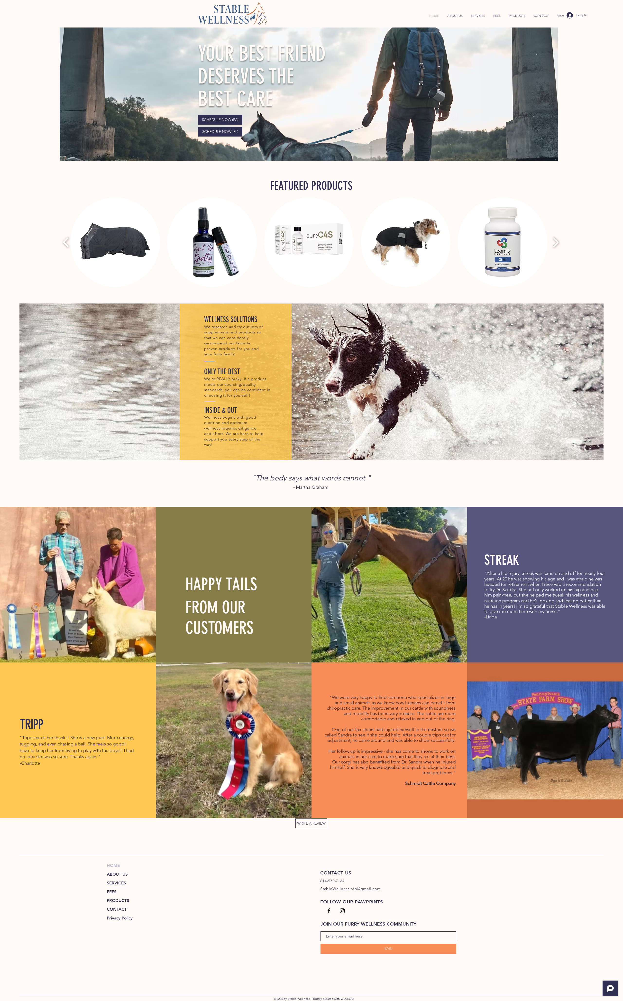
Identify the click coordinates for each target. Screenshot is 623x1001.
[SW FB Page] (329, 911)
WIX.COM (347, 999)
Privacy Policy (120, 918)
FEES (112, 891)
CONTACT (117, 909)
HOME (113, 865)
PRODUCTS (118, 900)
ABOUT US (117, 874)
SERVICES (116, 883)
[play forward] (555, 242)
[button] (517, 15)
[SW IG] (342, 911)
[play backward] (66, 242)
